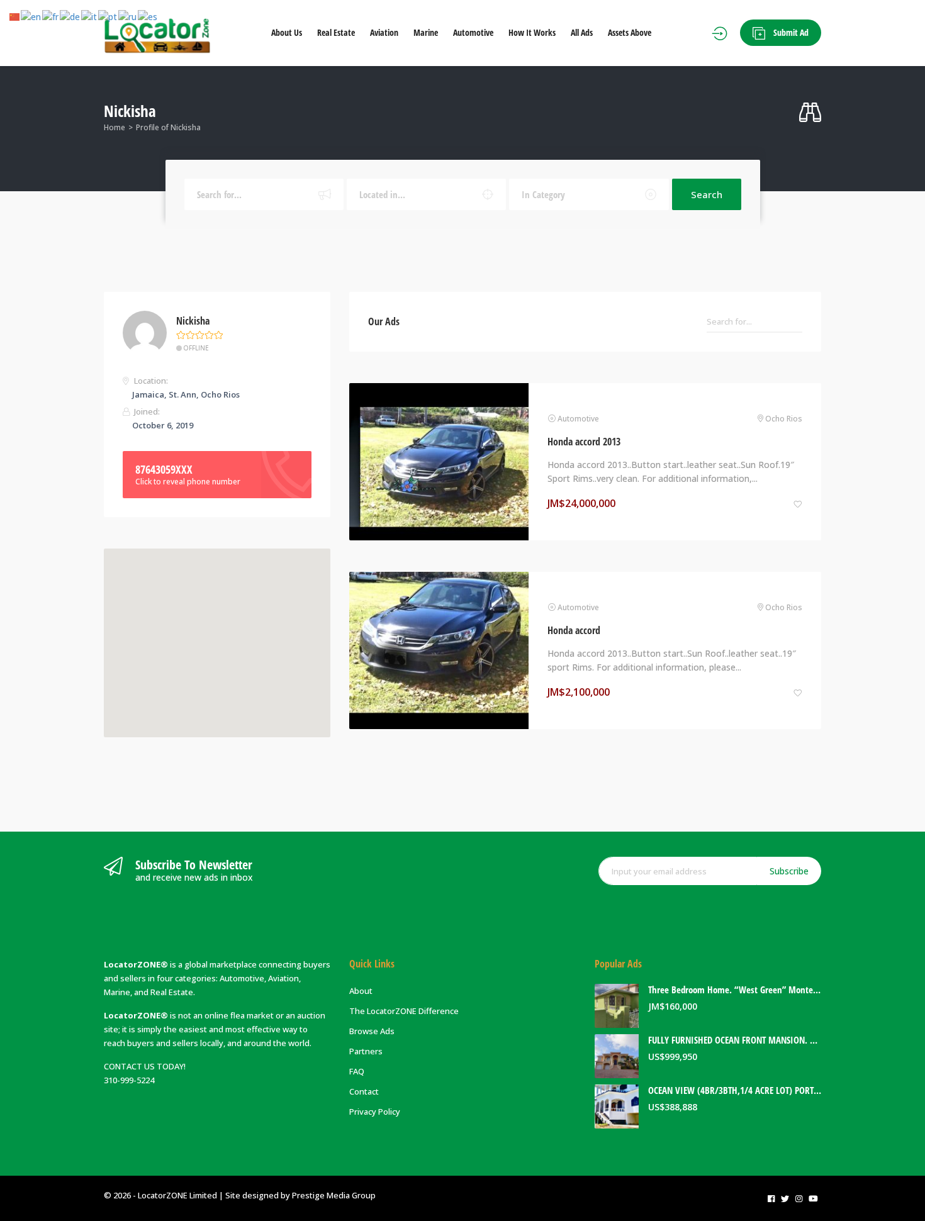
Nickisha (193, 321)
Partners (366, 1051)
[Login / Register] (719, 33)
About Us (286, 32)
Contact (364, 1091)
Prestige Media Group (334, 1195)
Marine (425, 32)
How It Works (532, 32)
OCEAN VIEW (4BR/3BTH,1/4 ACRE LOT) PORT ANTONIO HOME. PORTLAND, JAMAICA (734, 1090)
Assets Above (629, 32)
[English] (31, 16)
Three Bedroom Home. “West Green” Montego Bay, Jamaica (734, 990)
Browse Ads (372, 1031)
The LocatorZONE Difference (404, 1011)
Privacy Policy (374, 1111)
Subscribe (789, 871)
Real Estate (336, 32)
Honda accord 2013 (583, 442)
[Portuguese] (108, 16)
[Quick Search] (810, 112)
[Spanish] (148, 16)
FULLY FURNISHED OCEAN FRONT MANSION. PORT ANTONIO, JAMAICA (734, 1040)
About (361, 990)
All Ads (582, 32)
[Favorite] (797, 503)
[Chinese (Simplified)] (15, 16)
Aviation (384, 32)
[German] (70, 16)
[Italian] (89, 16)
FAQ (356, 1071)
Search (706, 194)
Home (114, 127)
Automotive (473, 32)
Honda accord (573, 630)
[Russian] (128, 16)
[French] (51, 16)
